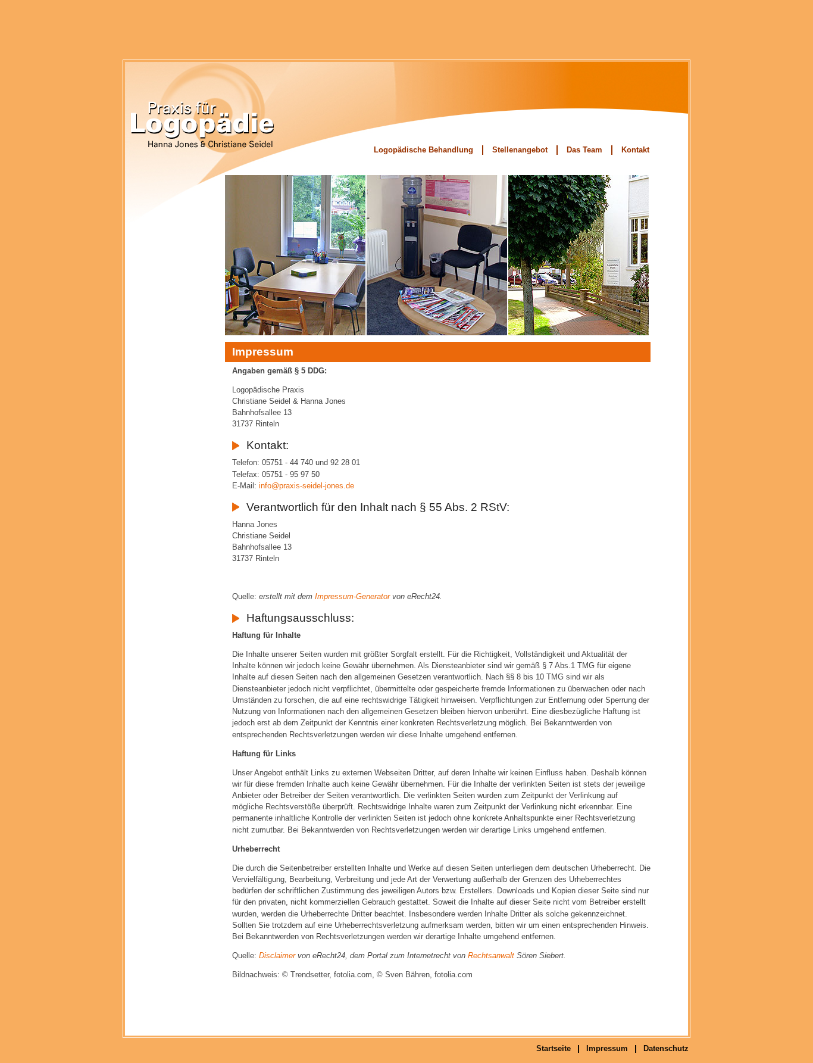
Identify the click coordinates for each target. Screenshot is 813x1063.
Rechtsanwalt (491, 955)
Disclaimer (277, 955)
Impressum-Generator (352, 596)
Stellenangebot (520, 149)
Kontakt (635, 149)
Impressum (607, 1048)
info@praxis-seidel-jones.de (306, 485)
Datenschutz (666, 1048)
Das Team (584, 149)
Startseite (553, 1048)
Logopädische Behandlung (423, 149)
